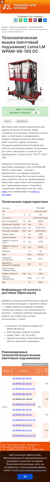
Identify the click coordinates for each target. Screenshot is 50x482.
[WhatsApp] (20, 20)
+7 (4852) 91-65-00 (15, 449)
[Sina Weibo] (30, 20)
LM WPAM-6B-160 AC (22, 378)
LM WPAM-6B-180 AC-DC (23, 404)
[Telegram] (16, 20)
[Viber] (35, 20)
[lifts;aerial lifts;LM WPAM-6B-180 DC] (36, 113)
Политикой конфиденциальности (30, 470)
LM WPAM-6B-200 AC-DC (24, 420)
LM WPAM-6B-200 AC (22, 409)
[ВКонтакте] (45, 20)
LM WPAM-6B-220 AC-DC (24, 435)
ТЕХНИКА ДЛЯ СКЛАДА (24, 7)
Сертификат (21, 121)
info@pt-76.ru (37, 449)
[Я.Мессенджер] (25, 20)
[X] (40, 20)
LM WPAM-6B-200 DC (22, 415)
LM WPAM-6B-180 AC (22, 394)
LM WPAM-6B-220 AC (22, 425)
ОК (25, 476)
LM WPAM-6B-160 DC (22, 383)
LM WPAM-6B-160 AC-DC (23, 389)
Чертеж (7, 121)
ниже (4, 191)
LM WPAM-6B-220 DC (22, 430)
